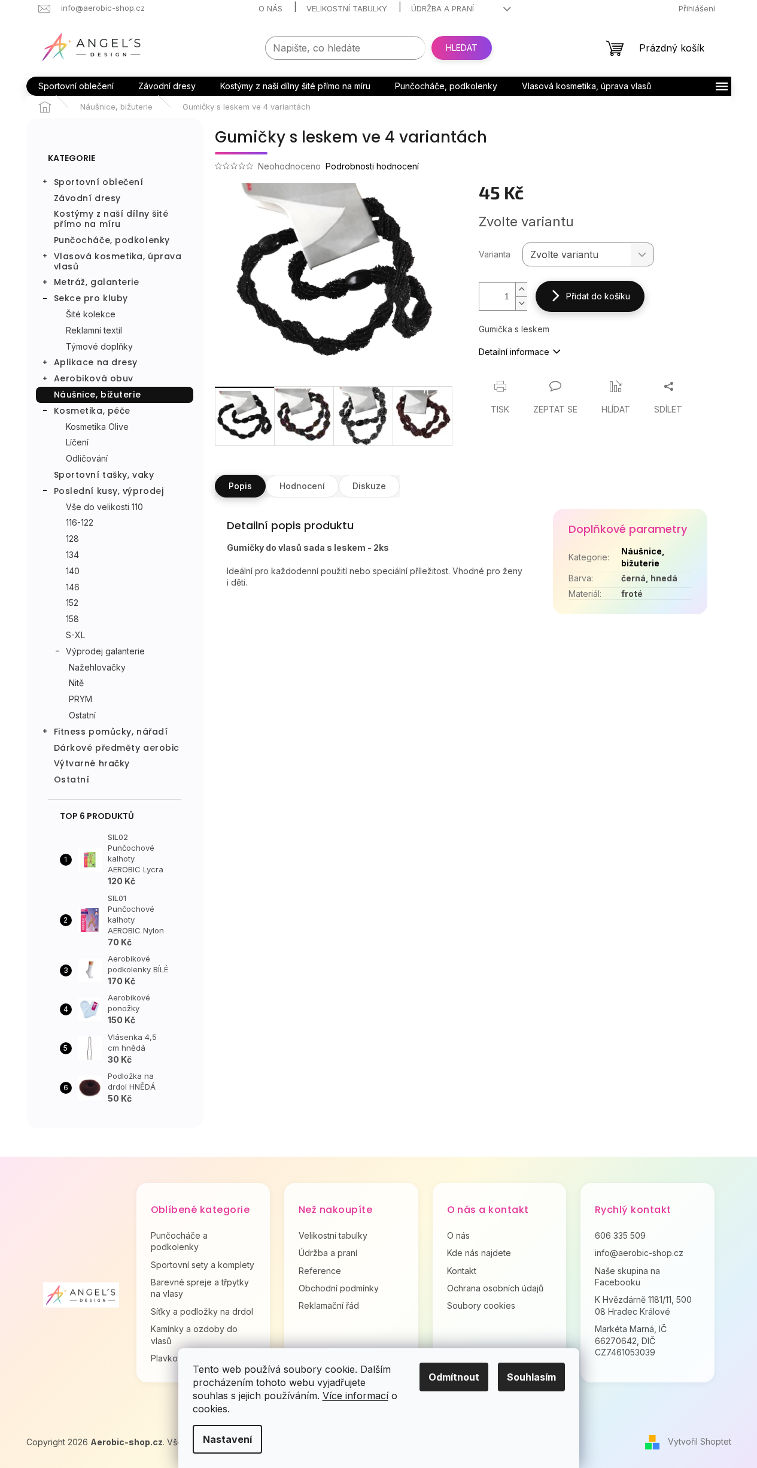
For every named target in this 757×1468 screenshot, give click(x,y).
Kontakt (461, 1271)
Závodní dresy (87, 198)
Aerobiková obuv (93, 378)
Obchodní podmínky (339, 1288)
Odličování (87, 458)
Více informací (355, 1396)
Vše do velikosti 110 (104, 507)
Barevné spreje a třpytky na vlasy (200, 1288)
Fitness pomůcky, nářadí (111, 732)
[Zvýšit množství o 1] (521, 289)
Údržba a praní (442, 8)
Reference (320, 1271)
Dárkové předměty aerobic (117, 748)
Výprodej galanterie (105, 651)
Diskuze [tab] (369, 486)
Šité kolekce (90, 314)
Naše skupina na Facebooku (627, 1276)
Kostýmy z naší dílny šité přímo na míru (111, 219)
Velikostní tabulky (346, 8)
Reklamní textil (94, 330)
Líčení (77, 442)
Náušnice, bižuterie (97, 395)
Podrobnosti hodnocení (372, 166)
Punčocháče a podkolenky (179, 1241)
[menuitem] (76, 86)
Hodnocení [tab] (302, 486)
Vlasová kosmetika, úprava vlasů (118, 261)
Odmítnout (453, 1377)
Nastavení (227, 1439)
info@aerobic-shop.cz (639, 1253)
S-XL (75, 635)
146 (73, 587)
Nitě (76, 683)
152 (72, 602)
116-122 (79, 522)
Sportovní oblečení (99, 182)
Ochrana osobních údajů (495, 1288)
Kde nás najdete (479, 1253)
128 (72, 538)
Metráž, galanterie (96, 282)
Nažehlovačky (97, 667)
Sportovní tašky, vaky (104, 475)
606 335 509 (620, 1235)
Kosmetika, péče (92, 411)
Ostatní (82, 715)
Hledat (462, 48)
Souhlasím (531, 1377)
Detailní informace (514, 352)
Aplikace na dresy (96, 362)
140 (73, 571)
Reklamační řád (329, 1305)
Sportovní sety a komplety (202, 1265)
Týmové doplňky (99, 346)
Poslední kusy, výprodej (109, 491)
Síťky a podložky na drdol (202, 1311)
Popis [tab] (240, 486)
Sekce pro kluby (91, 298)
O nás (270, 8)
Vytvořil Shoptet (699, 1441)
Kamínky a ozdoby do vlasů (194, 1334)
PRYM (80, 699)
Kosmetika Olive (97, 426)
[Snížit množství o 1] (521, 303)
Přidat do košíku (598, 296)
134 (72, 555)
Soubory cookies (481, 1305)
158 (72, 619)
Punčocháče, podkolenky (112, 240)
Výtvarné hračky (92, 763)
